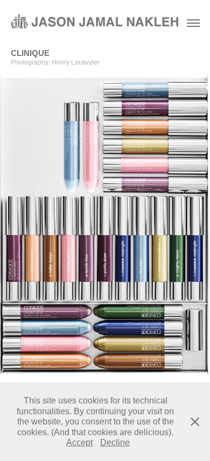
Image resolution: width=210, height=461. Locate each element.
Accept (79, 442)
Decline (115, 442)
